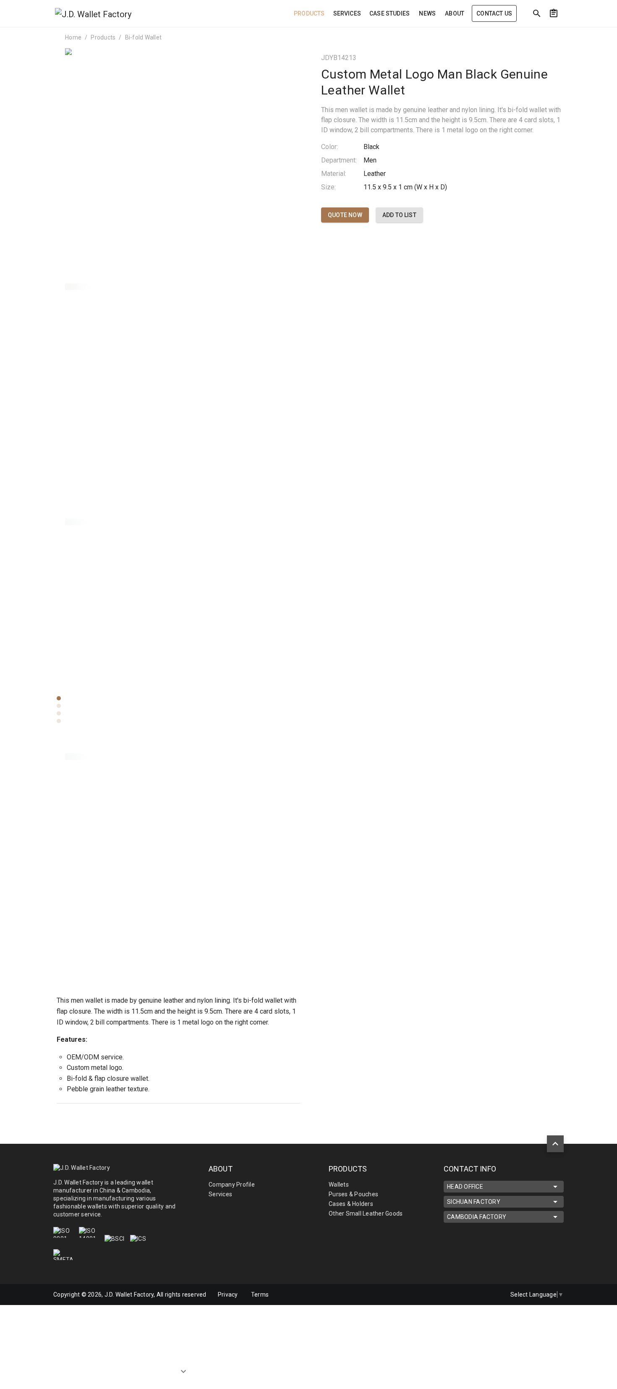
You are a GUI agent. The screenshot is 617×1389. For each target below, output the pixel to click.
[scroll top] (555, 1143)
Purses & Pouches (353, 1194)
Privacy (228, 1294)
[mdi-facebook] (455, 1294)
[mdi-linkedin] (473, 1294)
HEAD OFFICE (465, 1186)
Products (103, 37)
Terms (260, 1294)
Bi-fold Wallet (143, 37)
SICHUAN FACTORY (473, 1201)
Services (220, 1194)
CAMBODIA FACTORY (476, 1216)
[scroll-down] (183, 1373)
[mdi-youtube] (491, 1294)
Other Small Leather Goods (366, 1213)
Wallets (339, 1184)
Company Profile (232, 1184)
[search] (536, 13)
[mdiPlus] (569, 31)
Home (73, 37)
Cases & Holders (351, 1203)
